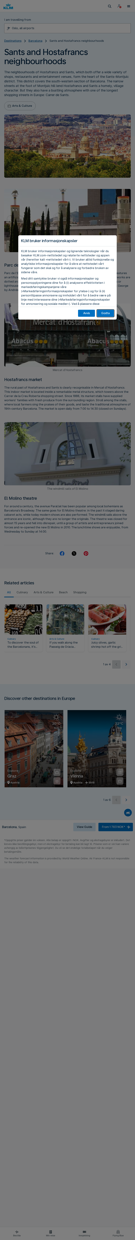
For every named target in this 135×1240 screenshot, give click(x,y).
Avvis (86, 313)
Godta (105, 313)
